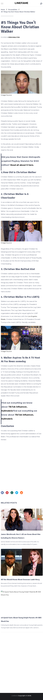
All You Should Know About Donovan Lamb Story (20, 579)
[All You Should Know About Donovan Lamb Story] (22, 562)
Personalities (14, 37)
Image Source (6, 95)
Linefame (21, 2)
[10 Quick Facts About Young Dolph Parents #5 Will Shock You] (22, 602)
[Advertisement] (21, 465)
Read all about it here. (22, 165)
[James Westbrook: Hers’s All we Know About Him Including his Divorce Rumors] (22, 520)
